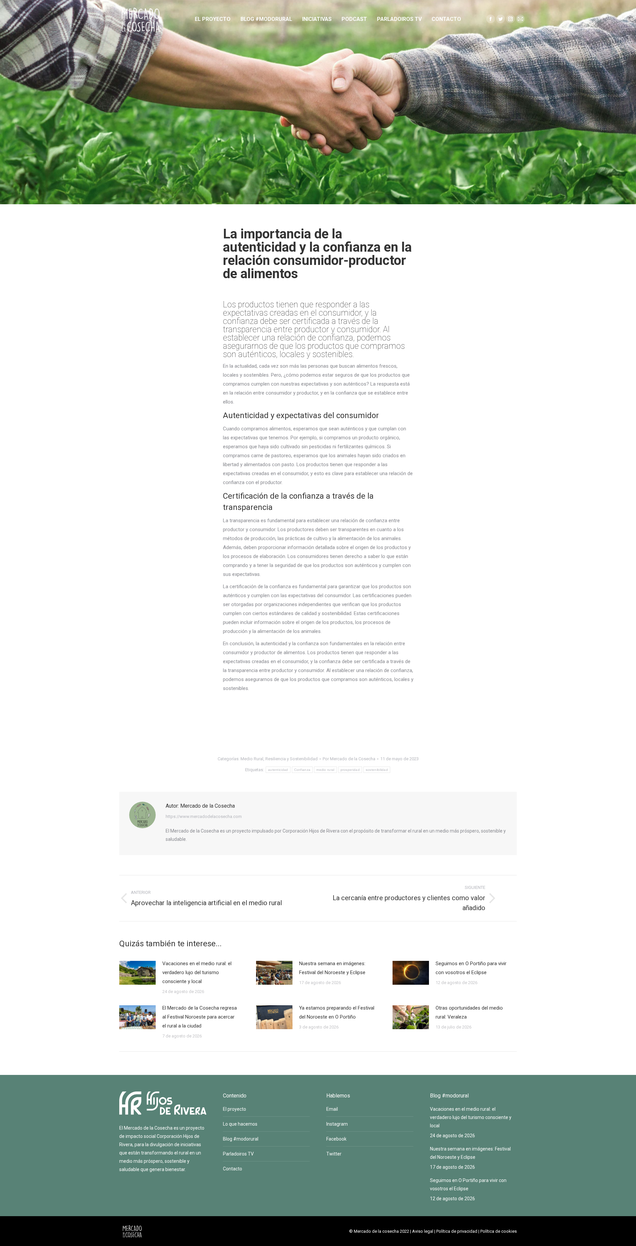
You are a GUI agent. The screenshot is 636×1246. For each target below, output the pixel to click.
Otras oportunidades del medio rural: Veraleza (469, 1012)
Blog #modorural (240, 1139)
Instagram (337, 1124)
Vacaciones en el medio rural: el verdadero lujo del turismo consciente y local (197, 972)
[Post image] (137, 973)
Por (349, 758)
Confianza (302, 770)
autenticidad (278, 770)
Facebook (336, 1139)
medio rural (325, 770)
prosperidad (350, 770)
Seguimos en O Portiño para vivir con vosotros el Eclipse (471, 968)
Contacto (232, 1168)
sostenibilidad (377, 770)
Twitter (334, 1153)
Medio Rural (251, 758)
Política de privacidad (456, 1231)
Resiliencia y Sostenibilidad (291, 758)
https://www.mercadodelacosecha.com (204, 816)
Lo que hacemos (240, 1124)
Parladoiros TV (238, 1153)
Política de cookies (498, 1231)
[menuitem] (213, 19)
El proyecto (234, 1109)
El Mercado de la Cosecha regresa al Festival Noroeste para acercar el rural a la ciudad (199, 1017)
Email (332, 1109)
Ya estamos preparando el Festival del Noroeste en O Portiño (336, 1012)
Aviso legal (422, 1231)
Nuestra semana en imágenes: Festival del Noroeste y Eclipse (332, 968)
